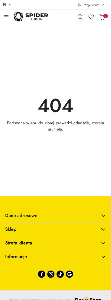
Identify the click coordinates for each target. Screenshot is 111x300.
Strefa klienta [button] (18, 243)
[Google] (69, 274)
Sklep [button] (11, 229)
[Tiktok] (60, 274)
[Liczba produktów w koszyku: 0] (102, 17)
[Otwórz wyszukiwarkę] (80, 17)
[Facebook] (41, 274)
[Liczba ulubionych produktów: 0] (91, 17)
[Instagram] (50, 274)
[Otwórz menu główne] (6, 17)
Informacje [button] (16, 256)
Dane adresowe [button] (21, 215)
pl (5, 4)
